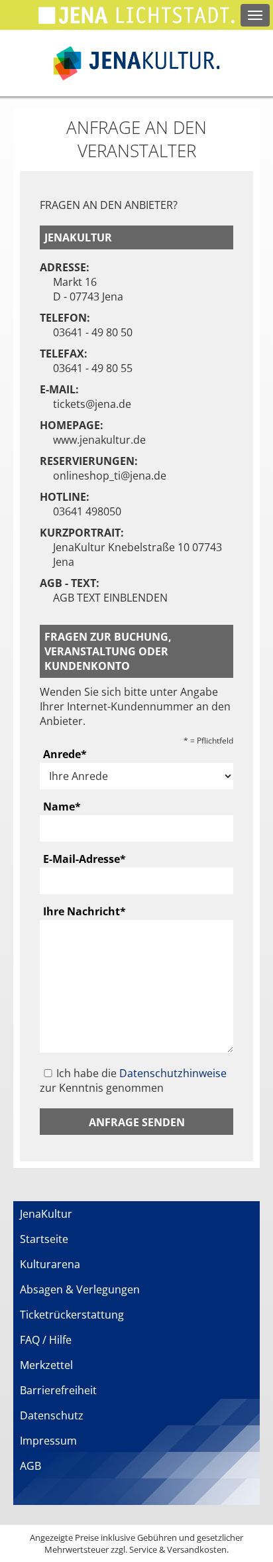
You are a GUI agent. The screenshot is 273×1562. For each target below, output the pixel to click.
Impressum (48, 1440)
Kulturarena (50, 1264)
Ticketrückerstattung (72, 1314)
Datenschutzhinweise (173, 1073)
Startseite (44, 1239)
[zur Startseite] (136, 63)
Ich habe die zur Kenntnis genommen (133, 1080)
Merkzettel (46, 1365)
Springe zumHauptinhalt (11, 11)
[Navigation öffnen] (255, 15)
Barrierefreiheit (58, 1390)
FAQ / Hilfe (46, 1340)
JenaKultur (46, 1213)
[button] (136, 1121)
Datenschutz (51, 1415)
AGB (30, 1466)
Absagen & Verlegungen (80, 1289)
